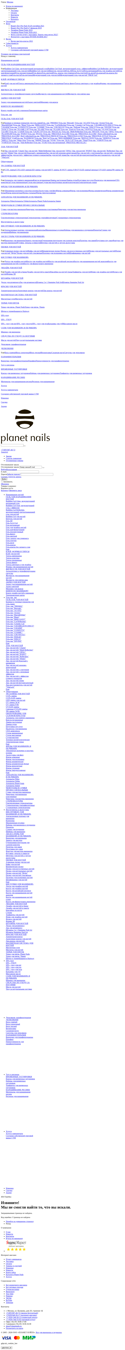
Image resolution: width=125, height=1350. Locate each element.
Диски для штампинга (10, 282)
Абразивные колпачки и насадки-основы (22, 191)
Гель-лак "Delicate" (73, 127)
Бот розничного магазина (16, 1285)
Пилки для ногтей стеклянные (29, 253)
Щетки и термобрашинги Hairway (15, 311)
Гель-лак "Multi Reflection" (73, 132)
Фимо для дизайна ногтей (102, 272)
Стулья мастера (48, 182)
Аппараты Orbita (21, 201)
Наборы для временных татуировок (45, 373)
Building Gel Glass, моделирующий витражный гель (26, 69)
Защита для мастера (33, 240)
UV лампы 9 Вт (70, 170)
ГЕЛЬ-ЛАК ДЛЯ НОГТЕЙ (12, 119)
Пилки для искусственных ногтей (74, 251)
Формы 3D (11, 274)
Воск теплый (35, 353)
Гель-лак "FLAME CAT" (19, 129)
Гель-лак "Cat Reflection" (57, 125)
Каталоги (15, 19)
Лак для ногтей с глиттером (88, 153)
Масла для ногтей (8, 340)
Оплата (14, 13)
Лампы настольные (58, 180)
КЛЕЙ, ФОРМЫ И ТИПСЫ (13, 79)
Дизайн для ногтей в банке (16, 272)
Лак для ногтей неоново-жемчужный (61, 153)
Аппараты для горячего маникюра (19, 180)
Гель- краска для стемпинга (64, 73)
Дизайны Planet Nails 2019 (21, 30)
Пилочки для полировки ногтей (55, 253)
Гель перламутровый (24, 73)
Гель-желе (91, 73)
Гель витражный (91, 71)
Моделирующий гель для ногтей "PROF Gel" (79, 75)
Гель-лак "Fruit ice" (69, 129)
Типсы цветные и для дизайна (87, 83)
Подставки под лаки (104, 240)
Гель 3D (69, 71)
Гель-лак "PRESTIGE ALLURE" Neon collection (90, 134)
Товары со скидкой (14, 1266)
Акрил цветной (34, 102)
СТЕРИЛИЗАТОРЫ (9, 213)
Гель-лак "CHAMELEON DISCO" (100, 125)
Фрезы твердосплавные (46, 193)
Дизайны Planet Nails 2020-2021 (24, 32)
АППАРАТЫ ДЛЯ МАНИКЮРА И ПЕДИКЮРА (21, 197)
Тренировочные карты (38, 110)
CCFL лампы (10, 170)
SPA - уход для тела (40, 324)
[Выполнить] (43, 467)
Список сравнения (13, 458)
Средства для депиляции (74, 353)
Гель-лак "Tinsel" (82, 140)
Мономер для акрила (49, 102)
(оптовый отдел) (20, 1320)
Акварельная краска (9, 291)
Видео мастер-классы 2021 (22, 41)
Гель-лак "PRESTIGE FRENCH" (45, 136)
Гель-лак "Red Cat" (42, 138)
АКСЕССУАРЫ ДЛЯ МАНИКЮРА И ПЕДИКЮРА (23, 236)
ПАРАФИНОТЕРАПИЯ (11, 357)
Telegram (9, 1302)
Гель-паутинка (27, 75)
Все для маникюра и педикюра (49, 1332)
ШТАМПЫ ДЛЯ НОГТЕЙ (12, 278)
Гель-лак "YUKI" (41, 143)
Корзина (4, 490)
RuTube (9, 1300)
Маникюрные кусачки (54, 230)
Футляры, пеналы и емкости (28, 243)
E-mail (3, 472)
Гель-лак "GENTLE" (85, 129)
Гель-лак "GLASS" (101, 129)
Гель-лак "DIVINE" (104, 127)
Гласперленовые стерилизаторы (14, 218)
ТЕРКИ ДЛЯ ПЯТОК (10, 303)
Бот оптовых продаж (14, 1287)
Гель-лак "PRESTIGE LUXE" (71, 136)
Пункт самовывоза (13, 1259)
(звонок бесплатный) (22, 1313)
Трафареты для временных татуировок (76, 373)
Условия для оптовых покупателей (15, 54)
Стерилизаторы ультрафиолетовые (42, 218)
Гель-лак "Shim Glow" (18, 140)
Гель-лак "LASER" (17, 132)
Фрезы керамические (97, 191)
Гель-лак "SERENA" (103, 138)
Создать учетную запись (11, 477)
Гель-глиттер (81, 73)
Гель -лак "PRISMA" (50, 123)
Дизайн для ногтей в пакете (38, 272)
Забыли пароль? (13, 474)
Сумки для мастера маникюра (13, 209)
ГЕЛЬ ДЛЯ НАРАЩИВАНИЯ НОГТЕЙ (18, 64)
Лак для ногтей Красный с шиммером (30, 153)
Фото (8, 24)
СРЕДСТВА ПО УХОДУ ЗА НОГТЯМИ (18, 336)
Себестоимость (12, 43)
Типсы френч (69, 83)
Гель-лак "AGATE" (83, 123)
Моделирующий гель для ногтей (46, 75)
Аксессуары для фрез (47, 191)
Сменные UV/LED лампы (101, 170)
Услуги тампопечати (19, 48)
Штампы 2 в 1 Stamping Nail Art (49, 282)
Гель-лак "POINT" (20, 134)
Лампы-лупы (71, 180)
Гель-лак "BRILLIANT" (37, 125)
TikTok (8, 1298)
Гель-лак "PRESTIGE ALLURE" (56, 134)
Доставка (14, 10)
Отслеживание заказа (10, 467)
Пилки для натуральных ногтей (102, 251)
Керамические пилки (51, 251)
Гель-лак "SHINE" (34, 140)
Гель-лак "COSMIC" (37, 127)
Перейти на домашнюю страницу (20, 1221)
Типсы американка (26, 83)
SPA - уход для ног (8, 324)
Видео (8, 39)
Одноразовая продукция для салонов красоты (61, 240)
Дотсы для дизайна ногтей (16, 261)
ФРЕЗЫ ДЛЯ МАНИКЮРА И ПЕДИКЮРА (19, 187)
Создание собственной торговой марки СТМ (29, 50)
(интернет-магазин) (21, 1315)
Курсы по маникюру (14, 6)
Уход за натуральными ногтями (29, 340)
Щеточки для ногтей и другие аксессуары (57, 243)
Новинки (10, 1268)
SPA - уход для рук (24, 324)
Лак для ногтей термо (57, 155)
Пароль (4, 474)
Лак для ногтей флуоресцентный (80, 155)
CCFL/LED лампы (23, 170)
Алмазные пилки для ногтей (16, 251)
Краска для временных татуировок (15, 373)
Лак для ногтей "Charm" (15, 151)
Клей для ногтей (11, 83)
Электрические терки (88, 182)
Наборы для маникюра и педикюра (78, 230)
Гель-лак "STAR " (49, 140)
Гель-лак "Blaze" (20, 125)
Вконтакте (10, 1292)
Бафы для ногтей (35, 251)
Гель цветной (47, 73)
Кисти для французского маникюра (38, 264)
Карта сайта (11, 1272)
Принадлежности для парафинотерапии (52, 361)
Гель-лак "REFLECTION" (84, 138)
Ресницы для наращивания (43, 382)
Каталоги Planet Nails (14, 1275)
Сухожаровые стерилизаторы (68, 218)
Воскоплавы (46, 353)
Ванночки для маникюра (15, 240)
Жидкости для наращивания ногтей (53, 94)
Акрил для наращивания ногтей (14, 102)
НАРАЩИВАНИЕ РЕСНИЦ (13, 377)
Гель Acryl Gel (78, 71)
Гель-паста (16, 75)
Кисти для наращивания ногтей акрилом (91, 261)
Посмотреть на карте (14, 1328)
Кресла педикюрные (41, 180)
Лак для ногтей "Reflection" (104, 151)
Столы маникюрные (18, 182)
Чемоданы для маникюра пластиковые (42, 209)
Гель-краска (100, 73)
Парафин (32, 361)
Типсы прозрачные (56, 83)
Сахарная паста (57, 353)
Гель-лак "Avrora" (98, 123)
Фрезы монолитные (14, 193)
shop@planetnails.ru (14, 1326)
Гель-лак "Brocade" (67, 123)
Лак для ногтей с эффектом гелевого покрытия (28, 155)
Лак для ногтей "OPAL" (62, 151)
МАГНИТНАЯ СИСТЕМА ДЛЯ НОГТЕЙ (19, 295)
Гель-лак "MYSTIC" (92, 132)
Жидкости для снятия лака (79, 94)
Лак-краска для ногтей (52, 291)
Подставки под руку (85, 180)
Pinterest (9, 1296)
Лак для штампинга (28, 282)
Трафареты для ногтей (81, 272)
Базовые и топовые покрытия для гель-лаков (23, 123)
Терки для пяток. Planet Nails (13, 307)
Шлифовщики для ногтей (79, 253)
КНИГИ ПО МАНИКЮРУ (12, 106)
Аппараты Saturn (54, 201)
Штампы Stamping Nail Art (73, 282)
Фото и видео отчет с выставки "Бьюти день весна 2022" (34, 35)
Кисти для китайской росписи (61, 261)
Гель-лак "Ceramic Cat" (76, 125)
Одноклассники (12, 1289)
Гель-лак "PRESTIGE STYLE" (96, 136)
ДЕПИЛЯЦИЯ (7, 348)
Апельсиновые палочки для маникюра (21, 230)
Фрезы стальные (29, 193)
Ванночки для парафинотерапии (14, 361)
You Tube (9, 1294)
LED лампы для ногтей (40, 170)
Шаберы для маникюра (19, 232)
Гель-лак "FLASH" (53, 129)
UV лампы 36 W (57, 170)
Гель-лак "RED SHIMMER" (61, 138)
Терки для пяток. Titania (35, 307)
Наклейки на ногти (58, 272)
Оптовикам (10, 21)
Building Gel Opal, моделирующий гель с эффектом (69, 69)
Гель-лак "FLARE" (37, 129)
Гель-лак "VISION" (96, 140)
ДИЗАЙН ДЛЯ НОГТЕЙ (11, 268)
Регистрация (11, 469)
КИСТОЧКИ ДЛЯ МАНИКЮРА (15, 257)
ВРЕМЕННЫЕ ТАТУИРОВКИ (14, 369)
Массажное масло (70, 324)
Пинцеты (97, 230)
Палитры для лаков (88, 240)
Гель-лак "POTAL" (35, 134)
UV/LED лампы (83, 170)
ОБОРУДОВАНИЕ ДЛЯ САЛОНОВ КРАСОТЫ (21, 176)
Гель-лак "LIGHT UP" (34, 132)
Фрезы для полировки (79, 191)
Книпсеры (41, 230)
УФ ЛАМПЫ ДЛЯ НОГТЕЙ (13, 166)
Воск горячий (10, 353)
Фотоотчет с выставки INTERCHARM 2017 (29, 37)
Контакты (15, 15)
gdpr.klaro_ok (6, 1348)
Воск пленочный (23, 353)
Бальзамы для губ (55, 324)
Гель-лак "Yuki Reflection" (23, 143)
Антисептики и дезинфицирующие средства (19, 94)
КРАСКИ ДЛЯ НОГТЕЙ (11, 286)
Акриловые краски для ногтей (30, 291)
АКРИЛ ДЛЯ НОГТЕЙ (11, 98)
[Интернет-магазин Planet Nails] (25, 443)
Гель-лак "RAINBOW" (25, 138)
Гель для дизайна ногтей (108, 71)
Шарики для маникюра (10, 332)
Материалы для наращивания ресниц (16, 382)
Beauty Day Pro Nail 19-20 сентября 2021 (27, 26)
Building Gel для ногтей (40, 71)
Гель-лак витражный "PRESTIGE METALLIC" (67, 143)
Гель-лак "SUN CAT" (66, 140)
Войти (3, 469)
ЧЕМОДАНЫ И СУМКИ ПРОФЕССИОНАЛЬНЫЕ (23, 205)
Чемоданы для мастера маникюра (72, 209)
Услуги (9, 45)
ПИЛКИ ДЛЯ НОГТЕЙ (11, 247)
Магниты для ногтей (23, 299)
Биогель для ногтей (58, 71)
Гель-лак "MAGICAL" (52, 132)
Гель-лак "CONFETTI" (19, 127)
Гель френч (37, 73)
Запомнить (7, 482)
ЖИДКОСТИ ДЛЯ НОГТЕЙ (13, 90)
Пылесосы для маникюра (104, 180)
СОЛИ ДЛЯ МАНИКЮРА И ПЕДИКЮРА (19, 328)
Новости (14, 17)
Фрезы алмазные (63, 191)
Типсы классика (41, 83)
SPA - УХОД (6, 320)
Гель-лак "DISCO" (88, 127)
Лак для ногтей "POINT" (82, 151)
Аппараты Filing (8, 201)
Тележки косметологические (67, 182)
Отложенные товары (14, 461)
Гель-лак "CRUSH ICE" (55, 127)
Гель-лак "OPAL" (108, 132)
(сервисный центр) (21, 1317)
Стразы (69, 272)
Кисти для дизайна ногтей (38, 261)
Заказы (9, 456)
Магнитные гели (8, 299)
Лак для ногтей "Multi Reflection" (38, 151)
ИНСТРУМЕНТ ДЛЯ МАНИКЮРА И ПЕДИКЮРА (23, 226)
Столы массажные (34, 182)
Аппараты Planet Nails (37, 201)
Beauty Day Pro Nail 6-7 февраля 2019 (26, 28)
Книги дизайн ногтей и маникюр (15, 110)
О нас (8, 1232)
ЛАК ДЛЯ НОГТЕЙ (9, 147)
